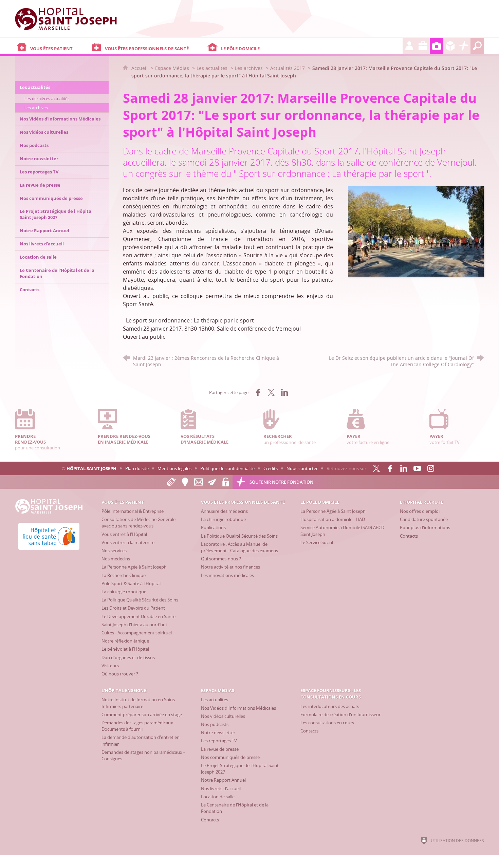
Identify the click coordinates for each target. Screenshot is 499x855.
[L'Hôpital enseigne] (423, 46)
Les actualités (212, 68)
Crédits (270, 468)
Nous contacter (302, 468)
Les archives (249, 68)
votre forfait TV (444, 439)
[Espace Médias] (436, 46)
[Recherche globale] (477, 46)
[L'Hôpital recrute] (409, 46)
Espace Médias (172, 68)
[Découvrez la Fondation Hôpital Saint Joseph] (463, 46)
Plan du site (137, 468)
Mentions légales (174, 468)
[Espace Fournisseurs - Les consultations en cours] (450, 46)
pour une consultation (37, 442)
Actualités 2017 (287, 68)
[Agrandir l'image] (416, 231)
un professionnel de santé (289, 439)
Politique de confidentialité (227, 468)
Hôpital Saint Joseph (91, 468)
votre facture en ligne (368, 439)
